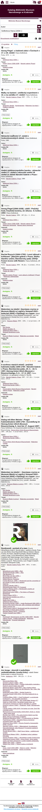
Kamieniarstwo (19, 105)
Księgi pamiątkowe (8, 753)
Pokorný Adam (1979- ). (10, 595)
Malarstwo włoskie (8, 105)
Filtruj (16, 44)
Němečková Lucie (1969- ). (13, 571)
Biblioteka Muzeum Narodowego (19, 21)
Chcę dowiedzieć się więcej (12, 809)
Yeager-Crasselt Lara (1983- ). (12, 613)
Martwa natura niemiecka (25, 225)
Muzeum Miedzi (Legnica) (11, 336)
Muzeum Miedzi (12, 321)
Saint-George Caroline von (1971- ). (14, 597)
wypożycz (35, 81)
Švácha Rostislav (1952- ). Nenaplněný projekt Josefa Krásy (21, 737)
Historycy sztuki (24, 748)
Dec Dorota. (6, 327)
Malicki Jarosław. (9, 329)
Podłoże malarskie (8, 107)
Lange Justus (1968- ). (10, 590)
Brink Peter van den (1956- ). (12, 576)
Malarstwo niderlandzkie (11, 276)
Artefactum (9, 676)
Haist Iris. (6, 584)
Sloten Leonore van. (9, 606)
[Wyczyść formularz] (36, 38)
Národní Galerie (11, 215)
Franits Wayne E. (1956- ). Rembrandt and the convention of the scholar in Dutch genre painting (21, 581)
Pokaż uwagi (5, 114)
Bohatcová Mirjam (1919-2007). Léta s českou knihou (19, 687)
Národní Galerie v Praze (13, 97)
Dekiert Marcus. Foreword (11, 579)
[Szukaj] (23, 35)
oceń (39, 47)
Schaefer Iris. (7, 598)
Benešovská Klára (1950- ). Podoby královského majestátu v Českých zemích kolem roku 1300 (21, 685)
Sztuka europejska (25, 749)
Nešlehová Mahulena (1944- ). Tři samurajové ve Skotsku (20, 718)
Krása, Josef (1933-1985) (11, 748)
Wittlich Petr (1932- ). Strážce (12, 742)
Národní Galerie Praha (14, 564)
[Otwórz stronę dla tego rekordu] (21, 533)
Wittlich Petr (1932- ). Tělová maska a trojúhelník (18, 744)
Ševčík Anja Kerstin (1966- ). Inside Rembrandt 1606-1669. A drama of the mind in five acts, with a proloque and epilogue (22, 604)
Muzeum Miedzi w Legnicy (15, 484)
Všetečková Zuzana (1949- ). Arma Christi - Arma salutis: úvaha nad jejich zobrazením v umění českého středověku (21, 740)
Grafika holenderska (19, 618)
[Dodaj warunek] (15, 35)
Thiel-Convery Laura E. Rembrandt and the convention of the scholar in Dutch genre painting (20, 609)
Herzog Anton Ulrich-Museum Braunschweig (16, 389)
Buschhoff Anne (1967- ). (10, 577)
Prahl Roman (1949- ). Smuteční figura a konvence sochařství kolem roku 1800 (18, 720)
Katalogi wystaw (8, 67)
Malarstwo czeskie (19, 390)
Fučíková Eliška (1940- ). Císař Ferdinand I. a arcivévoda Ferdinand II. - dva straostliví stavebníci (20, 698)
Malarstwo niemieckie (9, 225)
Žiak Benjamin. (8, 574)
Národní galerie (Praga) (28, 63)
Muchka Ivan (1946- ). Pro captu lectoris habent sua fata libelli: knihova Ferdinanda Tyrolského (20, 715)
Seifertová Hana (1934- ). (11, 59)
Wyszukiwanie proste (7, 38)
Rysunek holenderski (18, 620)
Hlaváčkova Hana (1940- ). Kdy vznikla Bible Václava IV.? (20, 700)
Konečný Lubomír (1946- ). (13, 682)
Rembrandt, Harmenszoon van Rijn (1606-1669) (18, 617)
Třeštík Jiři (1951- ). (9, 271)
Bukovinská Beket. (10, 681)
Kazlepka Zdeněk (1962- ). (11, 585)
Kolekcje (16, 38)
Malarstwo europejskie (27, 336)
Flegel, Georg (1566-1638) (11, 63)
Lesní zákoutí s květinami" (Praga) (29, 275)
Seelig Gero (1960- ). (9, 600)
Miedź (37, 336)
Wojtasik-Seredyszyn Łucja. (11, 332)
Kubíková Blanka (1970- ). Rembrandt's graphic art (18, 589)
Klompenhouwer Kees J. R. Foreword (14, 587)
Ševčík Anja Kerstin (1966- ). (11, 385)
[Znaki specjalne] (39, 38)
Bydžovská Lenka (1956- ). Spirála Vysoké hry (17, 692)
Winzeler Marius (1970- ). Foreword (14, 611)
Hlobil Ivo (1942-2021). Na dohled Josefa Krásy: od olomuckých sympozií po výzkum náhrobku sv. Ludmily (20, 702)
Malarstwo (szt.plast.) (32, 105)
